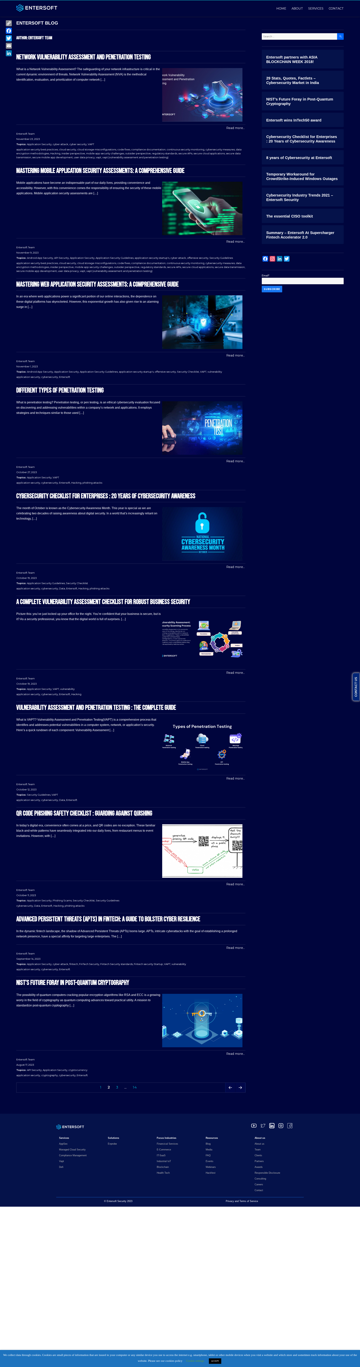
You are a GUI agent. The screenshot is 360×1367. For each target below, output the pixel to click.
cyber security (78, 144)
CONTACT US (356, 687)
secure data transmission (230, 267)
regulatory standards (164, 153)
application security (28, 376)
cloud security (67, 149)
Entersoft (64, 376)
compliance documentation (148, 149)
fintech (73, 964)
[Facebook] (9, 31)
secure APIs (185, 153)
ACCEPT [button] (215, 1361)
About (297, 8)
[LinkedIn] (9, 53)
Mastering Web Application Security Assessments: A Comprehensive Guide (97, 285)
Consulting (260, 1178)
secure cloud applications (209, 153)
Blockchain (163, 1167)
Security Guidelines (221, 257)
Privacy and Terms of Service (242, 1201)
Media (209, 1149)
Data (62, 588)
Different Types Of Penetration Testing (60, 390)
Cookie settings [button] (195, 1360)
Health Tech (163, 1172)
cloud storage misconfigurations (96, 149)
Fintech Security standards (116, 964)
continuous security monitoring (185, 149)
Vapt (61, 1161)
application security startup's (152, 257)
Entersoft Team (25, 133)
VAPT (91, 144)
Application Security (39, 144)
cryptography (49, 1075)
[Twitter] (9, 38)
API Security (61, 257)
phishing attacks (92, 482)
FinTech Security (89, 964)
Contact (336, 8)
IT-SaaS (161, 1155)
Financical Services (167, 1143)
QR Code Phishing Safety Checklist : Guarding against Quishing (84, 814)
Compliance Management (73, 1155)
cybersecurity (49, 376)
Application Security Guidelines (115, 257)
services (315, 8)
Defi (61, 1167)
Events (209, 1161)
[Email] (9, 46)
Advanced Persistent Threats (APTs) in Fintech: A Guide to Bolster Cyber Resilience (108, 919)
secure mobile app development (52, 157)
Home (281, 8)
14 (136, 1087)
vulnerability (215, 371)
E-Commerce (164, 1149)
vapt (98, 157)
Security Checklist (188, 371)
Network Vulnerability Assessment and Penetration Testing (83, 57)
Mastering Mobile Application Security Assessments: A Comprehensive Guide (100, 171)
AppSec (63, 1143)
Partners (259, 1161)
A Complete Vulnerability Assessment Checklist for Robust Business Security (103, 602)
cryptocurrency (77, 1069)
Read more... (235, 128)
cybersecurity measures (220, 149)
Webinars (211, 1167)
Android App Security (40, 257)
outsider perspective (138, 153)
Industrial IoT (164, 1161)
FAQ (208, 1155)
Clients (258, 1155)
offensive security (197, 257)
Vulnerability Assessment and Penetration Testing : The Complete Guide (96, 708)
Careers (259, 1184)
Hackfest (210, 1172)
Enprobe (112, 1143)
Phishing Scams (62, 900)
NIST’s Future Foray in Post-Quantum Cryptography (72, 983)
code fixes (123, 149)
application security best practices (37, 149)
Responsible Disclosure (267, 1172)
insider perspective (73, 153)
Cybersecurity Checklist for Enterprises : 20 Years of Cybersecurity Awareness (105, 496)
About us (259, 1143)
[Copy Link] (9, 23)
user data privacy (84, 157)
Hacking (55, 153)
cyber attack (60, 144)
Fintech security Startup (148, 964)
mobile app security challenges (105, 153)
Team (258, 1149)
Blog (208, 1143)
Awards (259, 1167)
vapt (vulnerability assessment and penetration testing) (135, 157)
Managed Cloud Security (72, 1149)
